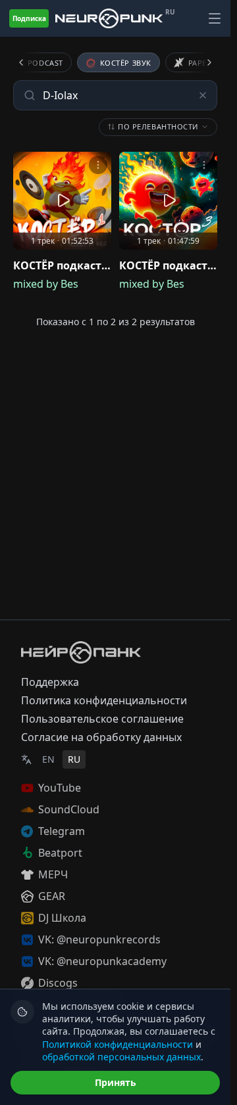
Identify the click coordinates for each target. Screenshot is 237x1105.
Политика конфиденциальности (104, 700)
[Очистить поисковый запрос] (202, 95)
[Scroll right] (201, 62)
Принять (115, 1082)
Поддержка (50, 682)
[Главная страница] (109, 18)
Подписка (29, 18)
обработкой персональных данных (121, 1056)
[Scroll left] (29, 62)
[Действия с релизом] (98, 165)
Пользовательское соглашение (102, 718)
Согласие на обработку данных (101, 737)
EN (48, 759)
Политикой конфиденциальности (117, 1044)
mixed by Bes (45, 284)
